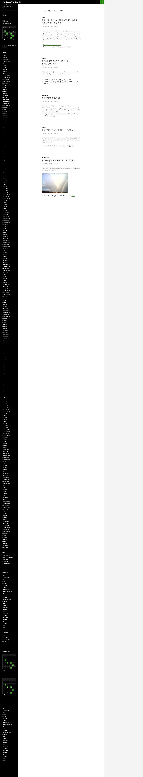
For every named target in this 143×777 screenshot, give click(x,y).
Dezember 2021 (6, 145)
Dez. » (14, 39)
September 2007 (6, 483)
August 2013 (5, 342)
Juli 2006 (4, 511)
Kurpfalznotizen (6, 555)
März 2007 (4, 495)
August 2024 (5, 83)
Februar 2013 (5, 354)
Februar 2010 (5, 425)
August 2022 (5, 129)
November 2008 (6, 455)
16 (11, 33)
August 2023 (5, 107)
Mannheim (4, 597)
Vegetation (4, 623)
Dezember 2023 (6, 99)
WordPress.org (5, 641)
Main (7, 45)
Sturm (3, 611)
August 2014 (5, 318)
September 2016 (6, 270)
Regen (43, 157)
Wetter (47, 157)
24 (13, 35)
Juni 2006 (4, 513)
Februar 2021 (5, 165)
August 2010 (5, 413)
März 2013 (4, 352)
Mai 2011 (4, 395)
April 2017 (4, 256)
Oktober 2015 (5, 292)
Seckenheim (5, 607)
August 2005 (5, 533)
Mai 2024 (4, 89)
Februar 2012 (5, 378)
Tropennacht (5, 619)
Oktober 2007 (5, 481)
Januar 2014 (5, 332)
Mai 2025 (4, 69)
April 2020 (4, 184)
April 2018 (4, 232)
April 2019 (4, 208)
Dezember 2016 (6, 264)
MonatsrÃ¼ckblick (6, 599)
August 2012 (5, 366)
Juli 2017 (4, 250)
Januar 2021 (5, 166)
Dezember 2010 (6, 405)
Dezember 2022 (6, 121)
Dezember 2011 (6, 382)
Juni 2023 (4, 111)
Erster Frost (51, 98)
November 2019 (6, 194)
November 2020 (6, 170)
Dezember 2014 (6, 310)
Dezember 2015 (6, 288)
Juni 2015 (4, 300)
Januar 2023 (5, 119)
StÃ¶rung (4, 609)
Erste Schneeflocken (57, 130)
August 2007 (5, 485)
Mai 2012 (4, 372)
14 (7, 33)
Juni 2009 (4, 441)
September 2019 (6, 198)
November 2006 (6, 503)
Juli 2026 (4, 55)
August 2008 (5, 461)
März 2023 (4, 115)
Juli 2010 (4, 415)
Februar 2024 (5, 95)
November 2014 (6, 312)
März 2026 (4, 57)
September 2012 (6, 364)
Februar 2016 (5, 284)
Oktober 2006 (5, 505)
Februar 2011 (5, 401)
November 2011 (6, 384)
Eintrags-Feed (5, 637)
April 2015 (4, 302)
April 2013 (4, 350)
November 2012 (6, 360)
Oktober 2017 (5, 244)
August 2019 (5, 200)
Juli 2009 (4, 439)
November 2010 (6, 407)
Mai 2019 (4, 206)
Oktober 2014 (5, 314)
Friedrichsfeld (5, 577)
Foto (3, 575)
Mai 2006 (4, 515)
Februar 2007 (5, 497)
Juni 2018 (4, 228)
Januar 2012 (5, 380)
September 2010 (6, 411)
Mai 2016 (4, 278)
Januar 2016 (5, 286)
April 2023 (4, 113)
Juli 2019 (4, 202)
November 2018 (6, 218)
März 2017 (4, 258)
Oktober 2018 (5, 220)
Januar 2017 (5, 262)
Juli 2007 (4, 487)
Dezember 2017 (6, 240)
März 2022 (4, 139)
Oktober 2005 (5, 529)
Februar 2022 (5, 141)
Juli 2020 (4, 178)
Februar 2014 (5, 330)
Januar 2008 (5, 475)
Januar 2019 (5, 214)
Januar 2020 (5, 190)
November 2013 (6, 336)
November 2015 (6, 290)
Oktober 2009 (5, 433)
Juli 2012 (4, 368)
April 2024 (4, 91)
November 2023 (6, 101)
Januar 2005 (5, 547)
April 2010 (4, 421)
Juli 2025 (4, 65)
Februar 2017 (5, 260)
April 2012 (4, 374)
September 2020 (6, 174)
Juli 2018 (4, 226)
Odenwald (4, 601)
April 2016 (4, 280)
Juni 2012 (4, 370)
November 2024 (6, 77)
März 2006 (4, 519)
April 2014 (4, 326)
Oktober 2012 (5, 362)
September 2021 (6, 151)
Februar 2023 (5, 117)
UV (3, 621)
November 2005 (6, 527)
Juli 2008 (4, 463)
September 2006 (6, 507)
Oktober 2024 (5, 79)
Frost (3, 579)
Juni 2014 (4, 322)
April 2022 (4, 137)
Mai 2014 (4, 324)
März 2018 (4, 234)
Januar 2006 (5, 523)
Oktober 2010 (5, 409)
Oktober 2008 (5, 457)
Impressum (10, 45)
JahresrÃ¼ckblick (6, 589)
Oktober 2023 (5, 103)
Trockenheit (5, 617)
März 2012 (4, 376)
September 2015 (6, 294)
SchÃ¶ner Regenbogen (58, 160)
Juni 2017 (4, 252)
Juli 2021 (4, 155)
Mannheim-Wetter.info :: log (11, 2)
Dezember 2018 (6, 216)
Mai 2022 (4, 135)
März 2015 (4, 304)
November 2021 (6, 147)
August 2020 (5, 176)
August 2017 (5, 248)
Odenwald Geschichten (7, 557)
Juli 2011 (4, 391)
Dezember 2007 (6, 477)
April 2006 (4, 517)
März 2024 (4, 93)
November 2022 (6, 123)
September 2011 (6, 387)
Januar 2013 (5, 356)
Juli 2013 (4, 344)
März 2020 (4, 186)
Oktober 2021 (5, 149)
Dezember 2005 (6, 525)
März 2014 (4, 328)
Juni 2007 (4, 489)
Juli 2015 (4, 298)
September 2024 (6, 81)
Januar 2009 (5, 451)
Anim (73, 196)
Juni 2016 (4, 276)
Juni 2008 (4, 465)
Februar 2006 (5, 521)
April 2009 (4, 445)
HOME (4, 45)
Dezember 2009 (6, 429)
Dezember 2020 (6, 168)
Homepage (4, 587)
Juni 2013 (4, 346)
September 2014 (6, 316)
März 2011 (4, 399)
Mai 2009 (4, 443)
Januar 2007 (5, 499)
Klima (43, 17)
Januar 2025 (5, 73)
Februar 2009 (5, 449)
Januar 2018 (5, 238)
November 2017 (6, 242)
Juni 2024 (4, 87)
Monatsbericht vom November (52, 45)
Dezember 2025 (6, 59)
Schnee (44, 58)
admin (57, 26)
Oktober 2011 (5, 386)
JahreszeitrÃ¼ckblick (7, 591)
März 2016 (4, 282)
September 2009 (6, 435)
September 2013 (6, 340)
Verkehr (4, 625)
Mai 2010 (4, 419)
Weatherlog (5, 561)
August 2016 (5, 272)
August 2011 (5, 389)
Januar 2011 (5, 403)
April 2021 (4, 161)
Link (3, 595)
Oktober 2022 (5, 125)
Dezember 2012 (6, 358)
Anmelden (4, 635)
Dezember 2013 (6, 334)
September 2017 (6, 246)
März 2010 (4, 423)
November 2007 (6, 479)
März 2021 (4, 163)
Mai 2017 (4, 254)
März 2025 (4, 71)
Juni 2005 (4, 537)
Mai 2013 (4, 348)
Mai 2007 (4, 491)
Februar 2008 (5, 473)
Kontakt (6, 47)
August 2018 (5, 224)
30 (11, 37)
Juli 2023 (4, 109)
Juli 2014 (4, 320)
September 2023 (6, 105)
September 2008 (6, 459)
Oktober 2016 (5, 268)
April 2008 (4, 469)
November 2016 (6, 266)
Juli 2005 (4, 535)
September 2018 (6, 222)
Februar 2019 (5, 212)
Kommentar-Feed (6, 639)
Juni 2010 (4, 417)
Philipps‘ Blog (5, 559)
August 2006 (5, 509)
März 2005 (4, 543)
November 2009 (6, 431)
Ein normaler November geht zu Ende (59, 22)
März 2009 (4, 447)
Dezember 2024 (6, 75)
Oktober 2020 (5, 172)
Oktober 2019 (5, 196)
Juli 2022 (4, 131)
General (4, 581)
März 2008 (4, 471)
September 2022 (6, 127)
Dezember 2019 (6, 192)
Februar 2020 (5, 188)
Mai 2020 (4, 182)
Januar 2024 (5, 97)
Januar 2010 (5, 427)
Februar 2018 (5, 236)
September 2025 (6, 61)
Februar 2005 (5, 545)
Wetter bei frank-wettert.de (8, 567)
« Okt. (4, 39)
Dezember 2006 (6, 501)
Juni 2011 (4, 393)
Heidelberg (4, 585)
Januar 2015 (5, 308)
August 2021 (5, 153)
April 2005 (4, 541)
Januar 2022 (5, 143)
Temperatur (45, 95)
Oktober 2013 (5, 338)
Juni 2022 (4, 133)
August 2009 (5, 437)
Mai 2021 (4, 159)
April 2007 (4, 493)
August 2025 (5, 63)
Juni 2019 (4, 204)
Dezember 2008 (6, 453)
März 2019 (4, 210)
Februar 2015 (5, 306)
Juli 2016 (4, 274)
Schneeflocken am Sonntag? (56, 63)
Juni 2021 (4, 157)
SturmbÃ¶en (5, 613)
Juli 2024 (4, 85)
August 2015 (5, 296)
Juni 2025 (4, 67)
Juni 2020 (4, 180)
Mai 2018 (4, 230)
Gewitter (4, 583)
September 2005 (6, 531)
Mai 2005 (4, 539)
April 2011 (4, 397)
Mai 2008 (4, 467)
